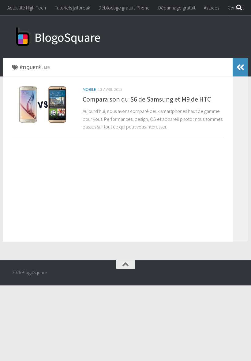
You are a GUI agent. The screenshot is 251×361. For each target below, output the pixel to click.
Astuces (211, 8)
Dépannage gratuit (176, 8)
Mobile (89, 89)
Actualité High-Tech (26, 8)
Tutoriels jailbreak (72, 8)
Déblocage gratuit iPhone (124, 8)
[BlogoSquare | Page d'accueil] (58, 37)
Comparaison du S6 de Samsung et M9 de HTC (147, 99)
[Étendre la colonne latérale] (240, 67)
